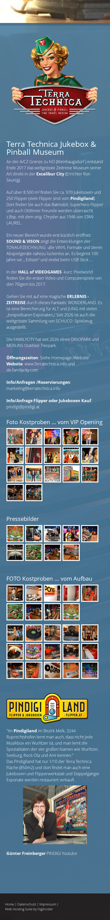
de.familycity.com (22, 370)
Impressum (47, 904)
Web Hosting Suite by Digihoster (29, 909)
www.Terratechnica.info (46, 364)
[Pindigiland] (47, 722)
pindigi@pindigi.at (22, 407)
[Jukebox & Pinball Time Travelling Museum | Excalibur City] (55, 35)
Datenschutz (26, 904)
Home (9, 904)
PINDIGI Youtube (41, 853)
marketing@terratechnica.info (33, 388)
